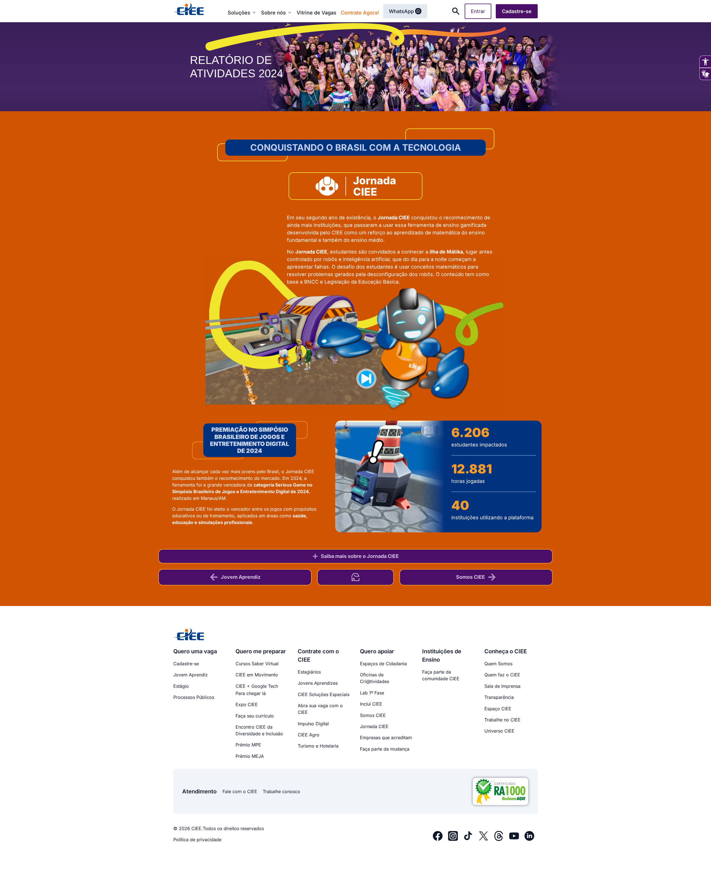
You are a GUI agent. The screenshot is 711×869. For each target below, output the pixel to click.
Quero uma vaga (195, 651)
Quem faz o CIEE (502, 674)
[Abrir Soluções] (254, 12)
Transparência (499, 697)
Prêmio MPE (248, 745)
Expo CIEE (247, 704)
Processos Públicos (193, 697)
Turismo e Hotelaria (318, 746)
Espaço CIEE (497, 708)
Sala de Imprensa (502, 686)
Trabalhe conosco (281, 791)
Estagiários (309, 672)
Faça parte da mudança (384, 749)
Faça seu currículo (255, 716)
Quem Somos (498, 663)
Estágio (181, 686)
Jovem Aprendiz (190, 674)
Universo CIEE (499, 731)
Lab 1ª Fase (372, 693)
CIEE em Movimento (257, 674)
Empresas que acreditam (386, 737)
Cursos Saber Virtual (257, 663)
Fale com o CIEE (239, 791)
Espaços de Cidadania (383, 663)
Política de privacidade (197, 839)
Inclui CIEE (371, 704)
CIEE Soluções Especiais (323, 694)
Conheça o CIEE (505, 651)
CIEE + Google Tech (257, 686)
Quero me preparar (261, 651)
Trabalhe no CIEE (502, 719)
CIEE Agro (308, 735)
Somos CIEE (373, 715)
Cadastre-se (186, 663)
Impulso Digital (313, 723)
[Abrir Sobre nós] (289, 12)
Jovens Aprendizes (318, 683)
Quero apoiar (377, 651)
